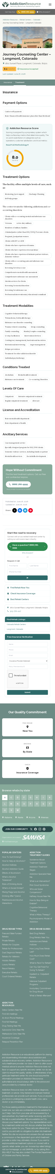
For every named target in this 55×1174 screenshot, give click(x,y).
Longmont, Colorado (15, 629)
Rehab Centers (25, 20)
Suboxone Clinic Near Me (13, 1030)
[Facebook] (35, 829)
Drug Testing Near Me (11, 1026)
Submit (27, 692)
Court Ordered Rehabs (12, 976)
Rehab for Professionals (12, 949)
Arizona (32, 817)
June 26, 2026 (19, 74)
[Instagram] (39, 829)
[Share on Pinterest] (30, 510)
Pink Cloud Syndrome (39, 885)
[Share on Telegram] (25, 510)
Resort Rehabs (8, 968)
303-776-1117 (15, 611)
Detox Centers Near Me (12, 1010)
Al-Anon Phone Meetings (13, 1018)
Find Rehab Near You (19, 588)
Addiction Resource (10, 20)
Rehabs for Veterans (10, 957)
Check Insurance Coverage (22, 593)
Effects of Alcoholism (11, 873)
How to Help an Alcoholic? (13, 861)
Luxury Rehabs (8, 964)
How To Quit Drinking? (11, 857)
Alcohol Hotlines (9, 865)
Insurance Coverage (10, 1038)
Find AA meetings (9, 1014)
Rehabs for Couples (10, 945)
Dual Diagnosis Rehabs (12, 953)
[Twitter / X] (31, 829)
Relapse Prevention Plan (12, 1042)
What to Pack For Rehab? (40, 963)
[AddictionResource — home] (21, 4)
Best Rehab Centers (19, 599)
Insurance (8, 82)
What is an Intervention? (40, 881)
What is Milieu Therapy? (40, 915)
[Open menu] (50, 4)
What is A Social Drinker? (13, 888)
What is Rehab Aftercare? (40, 996)
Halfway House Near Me (40, 896)
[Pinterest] (44, 829)
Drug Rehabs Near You (39, 937)
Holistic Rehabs (8, 960)
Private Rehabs (8, 941)
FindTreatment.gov (11, 842)
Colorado (36, 20)
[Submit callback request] (27, 577)
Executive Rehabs (9, 972)
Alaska (20, 817)
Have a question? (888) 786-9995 (25, 546)
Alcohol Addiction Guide (12, 869)
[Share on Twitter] (14, 510)
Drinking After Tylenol (11, 896)
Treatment (19, 82)
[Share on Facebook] (20, 510)
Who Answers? (44, 12)
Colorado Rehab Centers (16, 624)
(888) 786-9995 (27, 12)
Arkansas (44, 817)
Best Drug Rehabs (37, 933)
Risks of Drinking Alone (12, 884)
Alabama (8, 817)
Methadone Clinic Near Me (13, 1034)
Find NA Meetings (9, 1022)
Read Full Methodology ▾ (17, 145)
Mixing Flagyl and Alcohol (13, 892)
